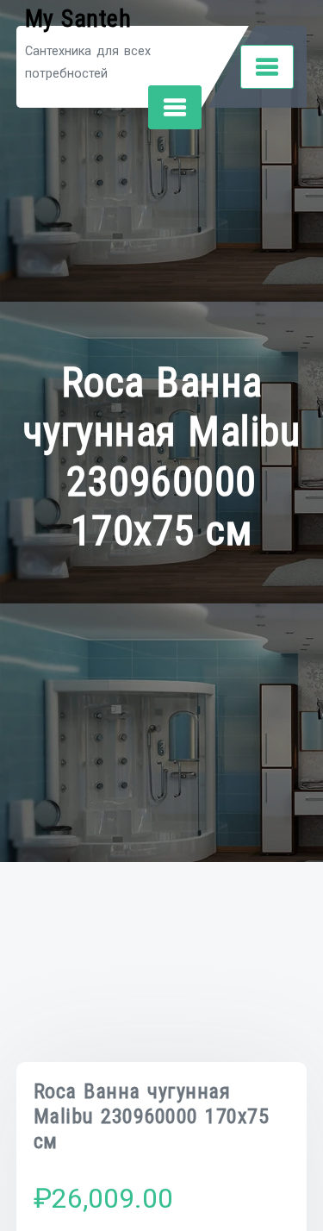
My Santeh (78, 18)
